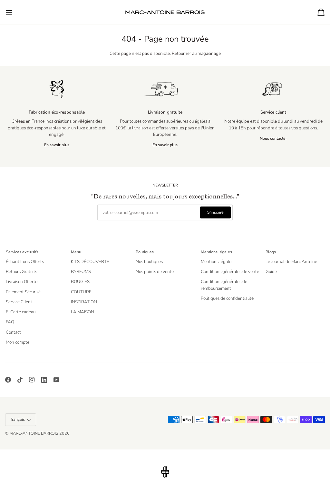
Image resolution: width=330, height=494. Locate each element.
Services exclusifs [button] (22, 252)
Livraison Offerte (21, 281)
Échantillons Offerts (25, 261)
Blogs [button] (271, 252)
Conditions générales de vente (230, 271)
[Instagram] (32, 380)
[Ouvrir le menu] (14, 12)
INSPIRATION (84, 302)
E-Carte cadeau (20, 312)
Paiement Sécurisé (23, 292)
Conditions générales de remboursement (224, 284)
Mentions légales (217, 261)
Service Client (19, 302)
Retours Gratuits (21, 271)
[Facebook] (8, 380)
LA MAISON (82, 312)
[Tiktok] (20, 380)
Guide (271, 271)
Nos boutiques (149, 261)
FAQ (10, 322)
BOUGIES (80, 281)
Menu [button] (76, 252)
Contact (13, 332)
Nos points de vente (155, 271)
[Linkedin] (44, 380)
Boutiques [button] (145, 252)
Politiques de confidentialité (227, 298)
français (18, 419)
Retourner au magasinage (196, 53)
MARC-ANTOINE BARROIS (33, 433)
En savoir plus (56, 144)
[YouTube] (56, 380)
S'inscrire (215, 212)
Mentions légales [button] (216, 252)
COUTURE (81, 292)
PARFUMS (81, 271)
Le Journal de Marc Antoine (291, 261)
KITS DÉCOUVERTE (90, 261)
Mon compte (17, 342)
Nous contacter (273, 138)
